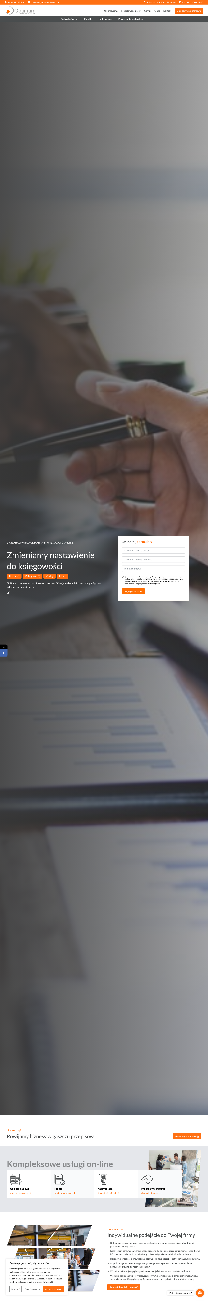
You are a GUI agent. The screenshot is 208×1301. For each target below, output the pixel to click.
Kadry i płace (105, 18)
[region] (37, 1277)
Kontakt (167, 10)
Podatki (88, 18)
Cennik (147, 10)
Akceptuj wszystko (53, 1289)
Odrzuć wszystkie (32, 1289)
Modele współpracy (131, 10)
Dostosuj (15, 1289)
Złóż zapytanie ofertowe (189, 10)
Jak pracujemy (111, 10)
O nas (157, 10)
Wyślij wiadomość (133, 591)
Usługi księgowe (69, 18)
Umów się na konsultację (187, 1136)
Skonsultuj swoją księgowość (124, 1287)
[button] (200, 1293)
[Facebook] (3, 653)
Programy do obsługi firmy (131, 18)
